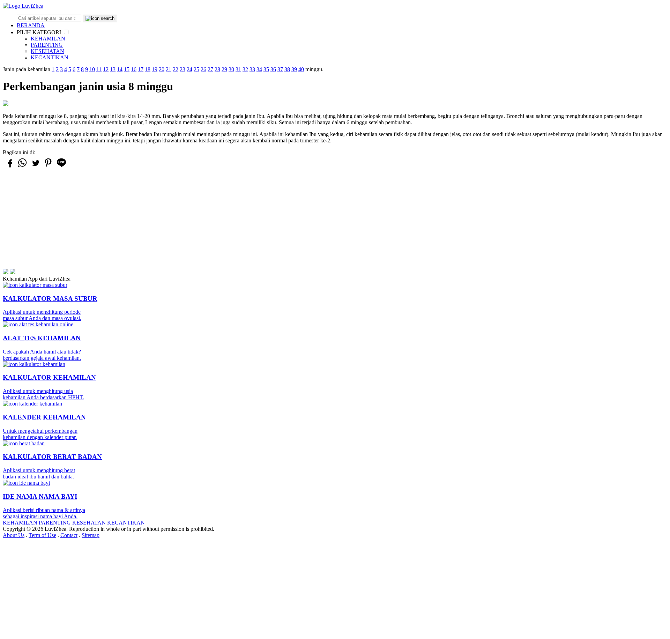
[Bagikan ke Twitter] (35, 166)
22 (175, 69)
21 (168, 69)
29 (224, 69)
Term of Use (42, 535)
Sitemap (90, 535)
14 (119, 69)
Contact (68, 535)
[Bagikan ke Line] (61, 167)
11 (99, 69)
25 (196, 69)
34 (259, 69)
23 (182, 69)
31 (238, 69)
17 (140, 69)
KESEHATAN (47, 51)
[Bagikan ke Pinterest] (48, 167)
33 (252, 69)
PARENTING (47, 45)
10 (92, 69)
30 (231, 69)
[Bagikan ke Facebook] (9, 166)
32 (245, 69)
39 (294, 69)
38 (287, 69)
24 (189, 69)
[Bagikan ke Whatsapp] (22, 167)
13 (113, 69)
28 (217, 69)
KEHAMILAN (48, 39)
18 (147, 69)
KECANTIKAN (49, 57)
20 (161, 69)
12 (106, 69)
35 (266, 69)
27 (210, 69)
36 (273, 69)
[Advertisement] (212, 220)
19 (154, 69)
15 (126, 69)
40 (301, 69)
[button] (66, 32)
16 (133, 69)
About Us (13, 535)
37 (280, 69)
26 (203, 69)
